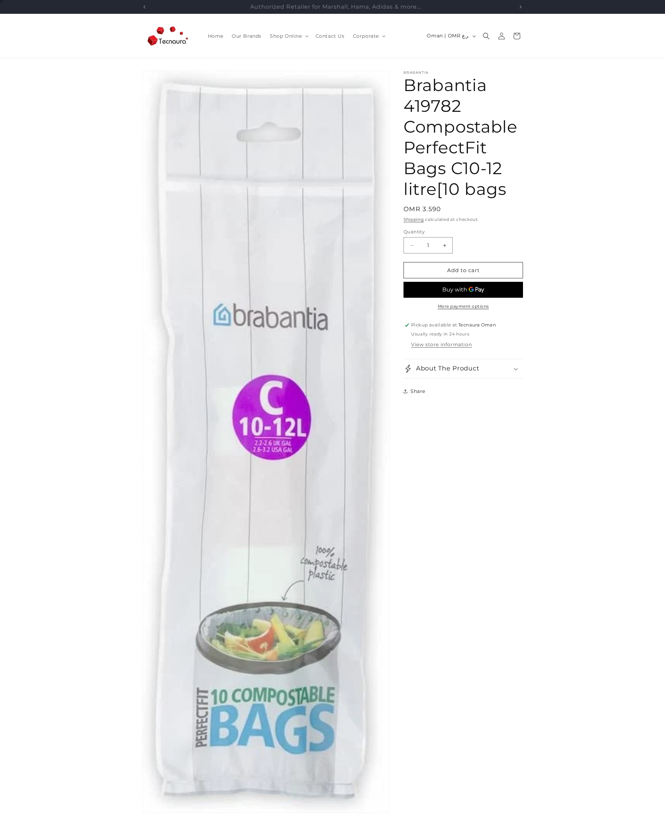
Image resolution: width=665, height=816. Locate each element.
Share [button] (417, 391)
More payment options (463, 306)
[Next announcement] (520, 7)
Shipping (414, 219)
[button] (288, 36)
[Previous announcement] (144, 7)
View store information (441, 344)
